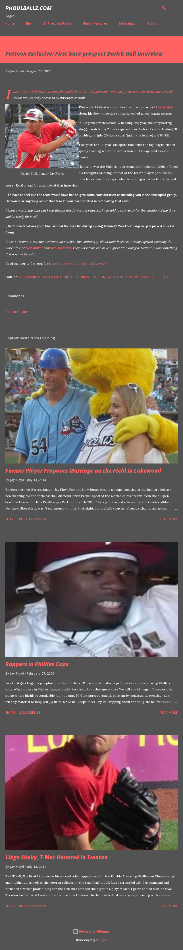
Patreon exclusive (123, 277)
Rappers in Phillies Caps (37, 664)
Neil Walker (34, 248)
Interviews (127, 23)
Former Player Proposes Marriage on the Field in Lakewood (83, 470)
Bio (28, 23)
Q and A (147, 277)
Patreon (98, 277)
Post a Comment (19, 311)
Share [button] (167, 277)
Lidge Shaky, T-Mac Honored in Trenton (56, 857)
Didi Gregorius (60, 248)
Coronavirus (29, 277)
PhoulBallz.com (28, 8)
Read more (169, 519)
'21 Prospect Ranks (57, 23)
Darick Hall (164, 107)
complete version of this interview (81, 264)
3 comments (29, 712)
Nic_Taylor (101, 940)
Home (10, 23)
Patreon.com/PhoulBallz (56, 92)
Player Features (95, 23)
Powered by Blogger (94, 931)
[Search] (164, 8)
